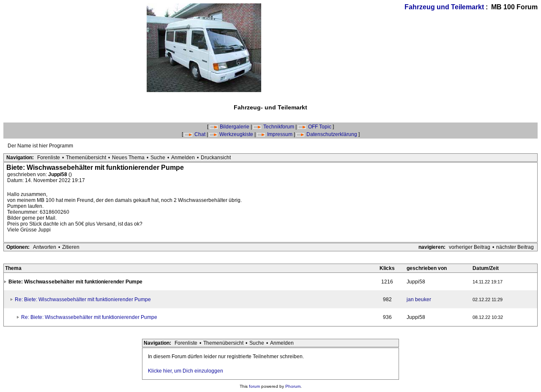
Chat (200, 134)
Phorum (293, 386)
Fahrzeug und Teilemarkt (444, 7)
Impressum (280, 134)
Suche (157, 158)
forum (254, 386)
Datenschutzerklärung (331, 134)
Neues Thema (128, 158)
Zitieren (70, 247)
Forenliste (48, 158)
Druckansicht (216, 158)
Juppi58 (58, 174)
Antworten (44, 247)
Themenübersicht (86, 158)
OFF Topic (320, 127)
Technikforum (278, 127)
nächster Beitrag (515, 247)
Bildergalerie (235, 127)
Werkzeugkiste (236, 134)
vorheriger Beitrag (469, 247)
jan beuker (419, 299)
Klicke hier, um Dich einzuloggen (185, 371)
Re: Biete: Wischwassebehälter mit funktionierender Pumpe (83, 299)
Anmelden (183, 158)
